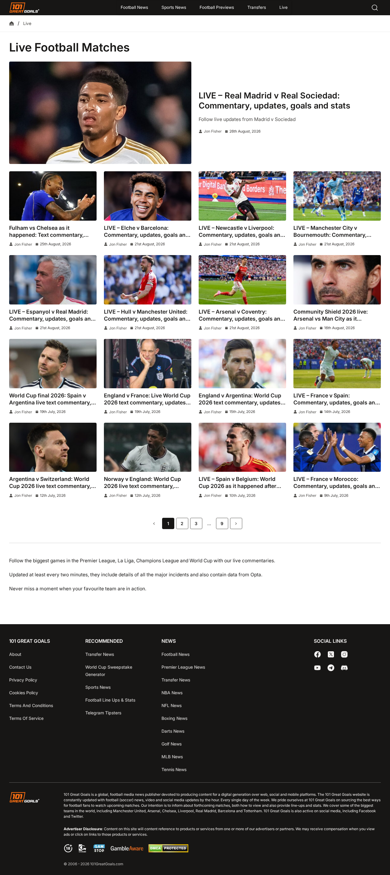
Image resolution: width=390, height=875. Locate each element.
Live (283, 7)
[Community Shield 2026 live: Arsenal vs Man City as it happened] (337, 279)
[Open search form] (375, 7)
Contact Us (20, 667)
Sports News (173, 7)
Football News (134, 7)
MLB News (172, 756)
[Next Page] (236, 523)
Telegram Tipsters (103, 712)
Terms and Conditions (31, 705)
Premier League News (183, 667)
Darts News (172, 731)
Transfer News (99, 654)
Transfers (256, 7)
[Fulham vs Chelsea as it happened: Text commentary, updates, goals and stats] (53, 195)
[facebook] (317, 654)
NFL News (171, 705)
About (15, 654)
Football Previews (217, 7)
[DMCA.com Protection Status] (168, 851)
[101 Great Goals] (29, 830)
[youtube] (317, 667)
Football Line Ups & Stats (110, 699)
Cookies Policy (23, 692)
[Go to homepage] (24, 7)
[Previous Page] (154, 523)
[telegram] (331, 667)
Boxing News (174, 718)
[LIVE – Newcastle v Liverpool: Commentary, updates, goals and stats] (242, 195)
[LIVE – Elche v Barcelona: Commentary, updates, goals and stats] (147, 195)
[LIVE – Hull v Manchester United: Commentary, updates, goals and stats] (147, 279)
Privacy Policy (23, 679)
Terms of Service (26, 718)
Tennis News (173, 769)
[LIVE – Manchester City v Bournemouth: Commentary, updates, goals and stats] (337, 195)
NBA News (172, 692)
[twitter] (331, 654)
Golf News (171, 743)
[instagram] (344, 654)
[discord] (344, 667)
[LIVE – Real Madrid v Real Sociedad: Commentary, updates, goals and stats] (100, 113)
